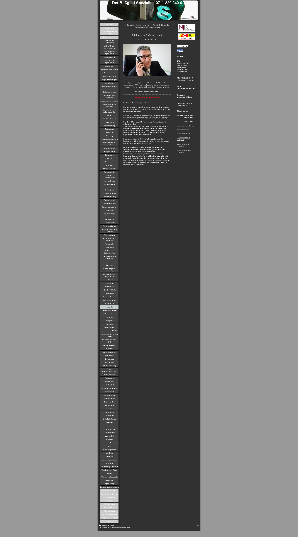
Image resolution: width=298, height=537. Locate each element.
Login (197, 525)
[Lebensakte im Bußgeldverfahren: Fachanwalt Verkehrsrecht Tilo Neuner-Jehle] (147, 60)
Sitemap (112, 525)
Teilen (181, 51)
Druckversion (105, 525)
